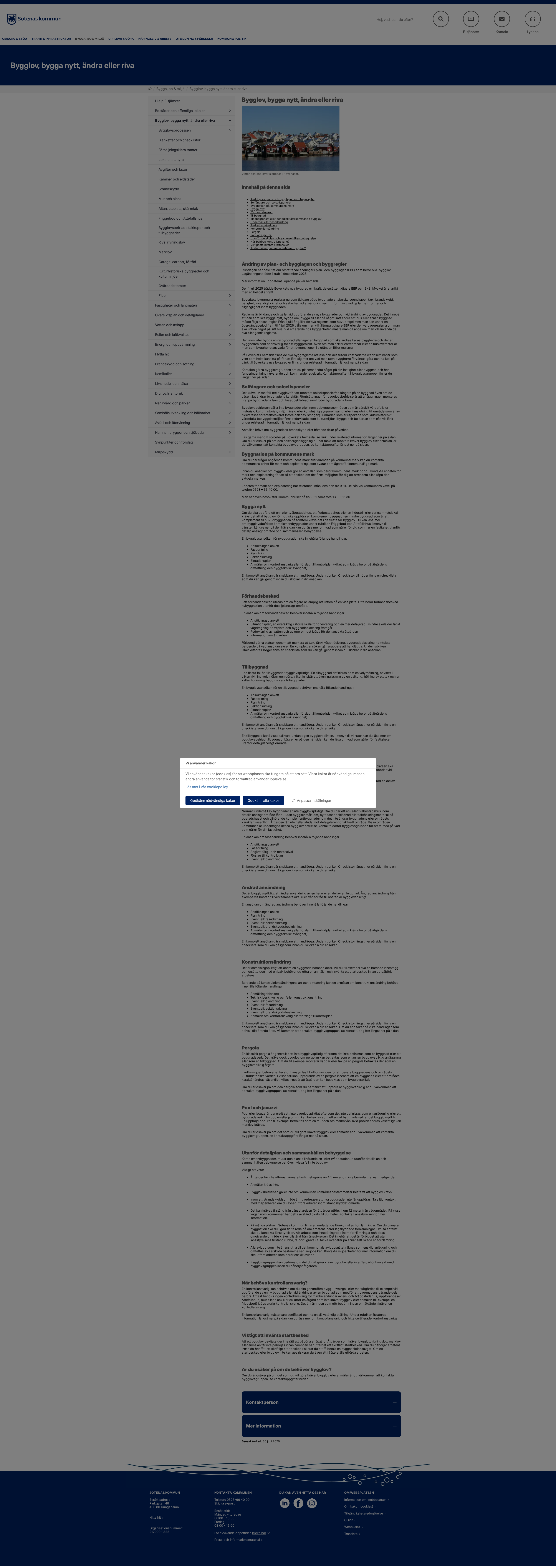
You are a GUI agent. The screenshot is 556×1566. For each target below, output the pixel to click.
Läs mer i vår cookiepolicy (206, 787)
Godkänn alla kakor (263, 800)
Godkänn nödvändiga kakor (212, 800)
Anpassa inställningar (314, 800)
